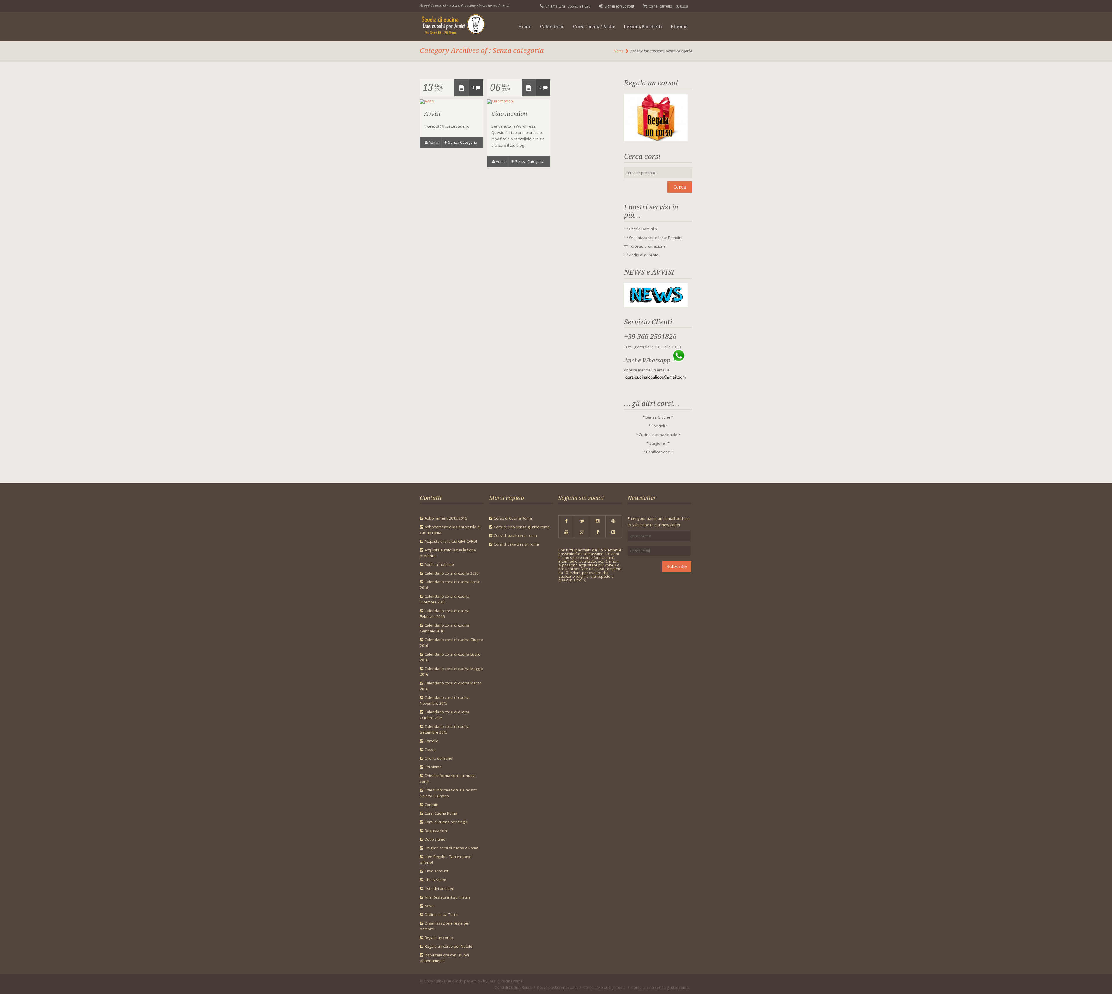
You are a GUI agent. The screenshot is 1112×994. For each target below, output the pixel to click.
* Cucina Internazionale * (658, 434)
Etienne (679, 27)
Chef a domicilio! (439, 758)
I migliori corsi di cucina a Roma (451, 848)
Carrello (431, 740)
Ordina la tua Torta (441, 914)
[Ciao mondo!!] (501, 101)
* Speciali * (658, 425)
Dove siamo (435, 839)
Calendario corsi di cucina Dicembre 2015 (444, 599)
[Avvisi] (427, 101)
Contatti (431, 804)
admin (434, 142)
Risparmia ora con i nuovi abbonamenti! (444, 957)
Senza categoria (462, 142)
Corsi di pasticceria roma (515, 535)
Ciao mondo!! (509, 113)
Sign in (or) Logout (619, 6)
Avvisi (432, 113)
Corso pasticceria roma (557, 987)
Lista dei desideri (439, 888)
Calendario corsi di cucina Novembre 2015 (444, 700)
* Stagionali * (658, 443)
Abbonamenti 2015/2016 (446, 518)
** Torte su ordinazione (645, 246)
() (682, 6)
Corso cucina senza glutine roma (660, 987)
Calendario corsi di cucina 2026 (451, 573)
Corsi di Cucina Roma (513, 987)
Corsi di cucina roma (505, 981)
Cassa (430, 749)
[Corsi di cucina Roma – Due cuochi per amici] (457, 25)
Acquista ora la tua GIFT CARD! (451, 541)
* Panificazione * (658, 451)
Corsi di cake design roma (516, 544)
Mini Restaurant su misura (448, 897)
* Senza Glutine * (658, 417)
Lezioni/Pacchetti (643, 27)
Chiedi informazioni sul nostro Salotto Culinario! (448, 792)
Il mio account (436, 871)
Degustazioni (436, 830)
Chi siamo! (433, 767)
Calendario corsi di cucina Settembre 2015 (444, 729)
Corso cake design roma (604, 987)
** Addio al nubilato (641, 254)
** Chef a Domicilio (640, 228)
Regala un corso (439, 937)
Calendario (552, 27)
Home (524, 27)
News (429, 905)
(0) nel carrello (660, 6)
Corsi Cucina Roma (441, 813)
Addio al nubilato (439, 564)
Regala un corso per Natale (448, 946)
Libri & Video (435, 879)
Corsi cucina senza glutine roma (522, 526)
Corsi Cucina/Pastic (594, 27)
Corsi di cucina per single (446, 821)
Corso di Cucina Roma (513, 518)
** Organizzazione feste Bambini (653, 237)
